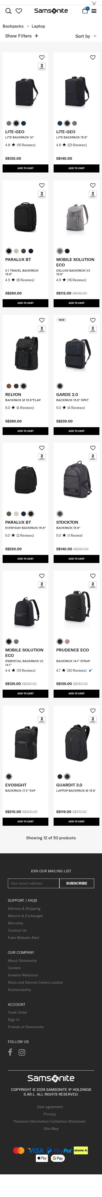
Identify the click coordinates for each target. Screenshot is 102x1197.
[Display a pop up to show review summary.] (91, 670)
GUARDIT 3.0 (69, 785)
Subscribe (76, 883)
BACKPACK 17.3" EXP (20, 790)
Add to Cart (25, 168)
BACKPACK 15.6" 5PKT (72, 400)
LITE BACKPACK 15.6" (72, 137)
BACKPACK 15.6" (68, 528)
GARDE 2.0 (67, 394)
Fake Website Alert (23, 937)
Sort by (82, 36)
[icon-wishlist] (18, 11)
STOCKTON (67, 522)
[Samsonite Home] (51, 11)
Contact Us (17, 930)
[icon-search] (8, 11)
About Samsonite (22, 960)
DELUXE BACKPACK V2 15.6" (73, 272)
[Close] (94, 2)
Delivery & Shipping (24, 908)
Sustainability (19, 989)
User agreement (50, 1106)
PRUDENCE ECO (72, 649)
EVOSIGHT (15, 785)
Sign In (13, 1019)
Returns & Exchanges (25, 915)
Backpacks (13, 26)
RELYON (13, 394)
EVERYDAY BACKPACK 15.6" (25, 528)
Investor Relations (23, 975)
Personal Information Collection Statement (50, 1121)
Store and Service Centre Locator (35, 982)
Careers (14, 967)
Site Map (51, 1128)
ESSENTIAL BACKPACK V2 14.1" (24, 663)
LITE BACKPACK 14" (19, 137)
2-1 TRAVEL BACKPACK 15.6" (21, 272)
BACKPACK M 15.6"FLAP (23, 400)
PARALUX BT (18, 259)
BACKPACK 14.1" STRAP (73, 661)
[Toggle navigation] (94, 11)
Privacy (50, 1114)
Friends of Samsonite (25, 1027)
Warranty (15, 923)
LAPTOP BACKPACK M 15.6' (76, 790)
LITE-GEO (14, 131)
